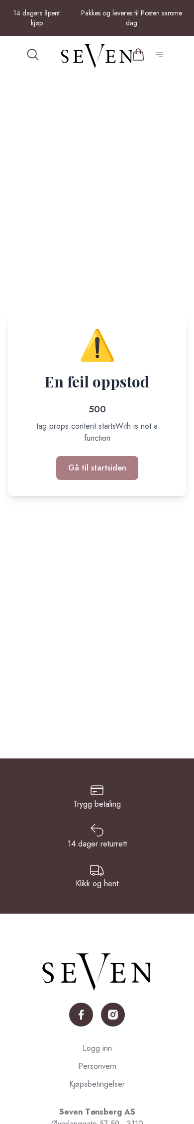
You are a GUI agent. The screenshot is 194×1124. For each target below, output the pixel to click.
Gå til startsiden (97, 467)
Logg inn (97, 1048)
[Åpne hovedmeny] (161, 56)
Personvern (97, 1066)
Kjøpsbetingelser (97, 1084)
